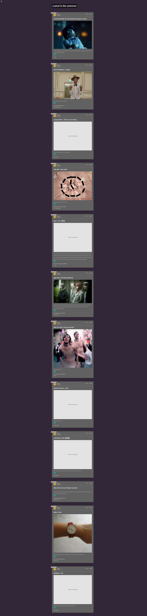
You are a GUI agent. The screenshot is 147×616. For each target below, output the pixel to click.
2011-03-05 (59, 116)
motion (56, 475)
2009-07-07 (59, 217)
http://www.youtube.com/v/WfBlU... (61, 263)
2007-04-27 (59, 569)
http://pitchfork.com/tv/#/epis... (60, 313)
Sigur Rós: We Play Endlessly (63, 278)
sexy (59, 208)
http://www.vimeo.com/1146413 (60, 206)
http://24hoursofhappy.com (60, 105)
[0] (90, 14)
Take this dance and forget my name (65, 488)
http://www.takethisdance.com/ (60, 498)
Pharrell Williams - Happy (62, 69)
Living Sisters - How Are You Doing (65, 119)
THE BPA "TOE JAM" (60, 169)
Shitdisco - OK (58, 573)
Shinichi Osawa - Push (61, 388)
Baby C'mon (58, 512)
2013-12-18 (59, 66)
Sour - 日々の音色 (59, 221)
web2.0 (58, 499)
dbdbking (58, 14)
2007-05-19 (59, 508)
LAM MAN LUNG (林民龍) (62, 438)
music (58, 107)
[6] (90, 65)
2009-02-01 (59, 384)
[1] (90, 115)
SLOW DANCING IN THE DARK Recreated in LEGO (70, 19)
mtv (55, 57)
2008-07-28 (59, 434)
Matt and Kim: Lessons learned (64, 327)
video (60, 107)
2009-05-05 (59, 323)
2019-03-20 (59, 15)
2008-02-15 (59, 484)
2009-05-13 (59, 274)
